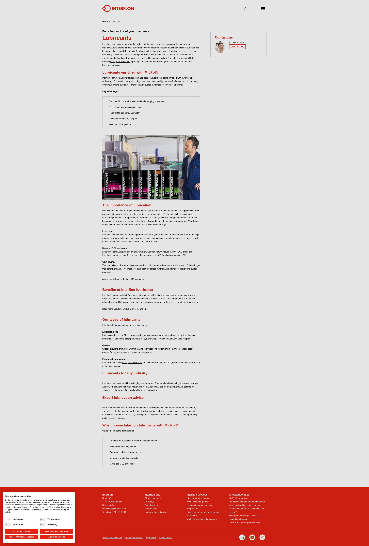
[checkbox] (8, 519)
